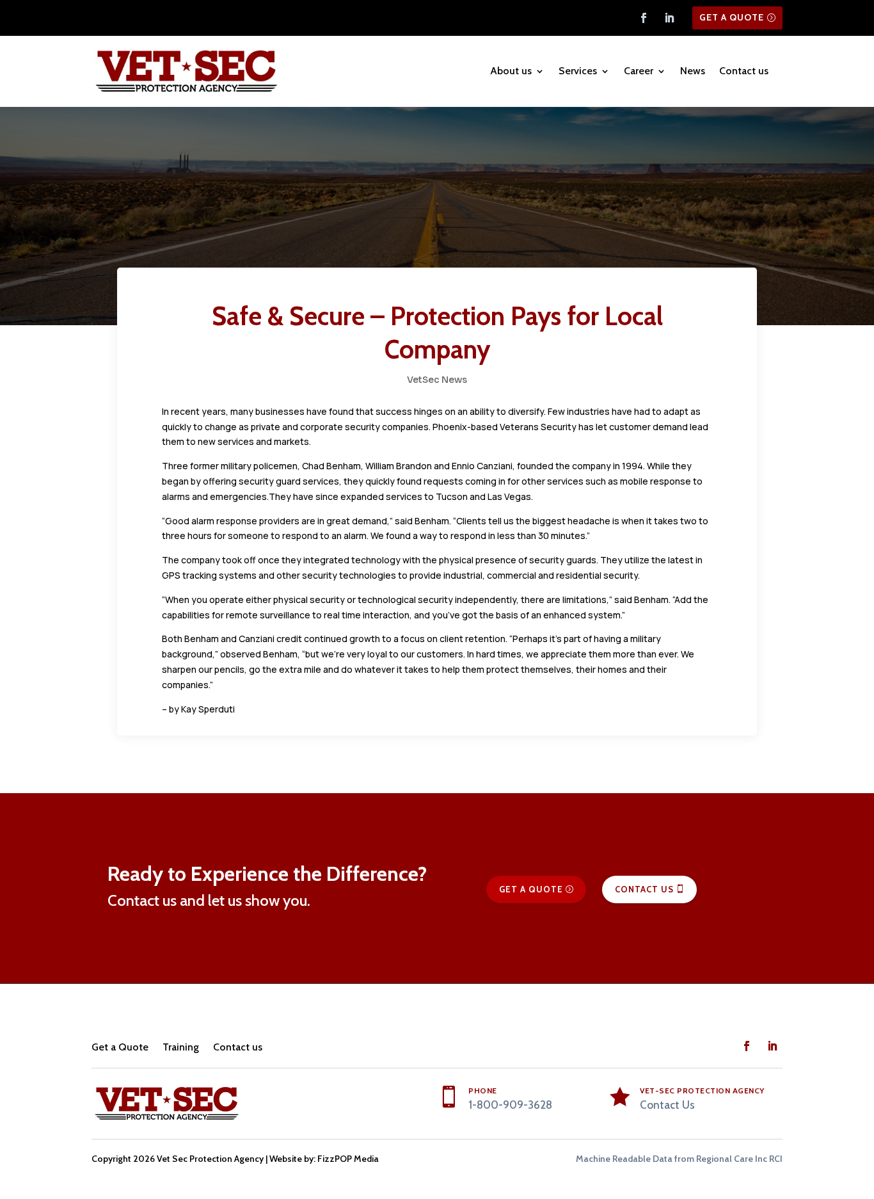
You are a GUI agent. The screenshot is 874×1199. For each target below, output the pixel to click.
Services (578, 71)
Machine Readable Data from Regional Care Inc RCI (679, 1158)
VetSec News (437, 379)
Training (181, 1047)
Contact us (743, 71)
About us (511, 71)
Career (638, 71)
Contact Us (644, 889)
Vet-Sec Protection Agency (702, 1090)
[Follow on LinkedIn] (669, 18)
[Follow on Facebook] (643, 18)
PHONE (482, 1090)
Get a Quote (731, 17)
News (692, 71)
